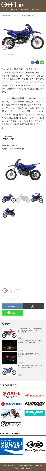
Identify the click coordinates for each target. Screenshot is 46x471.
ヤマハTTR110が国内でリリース (20, 40)
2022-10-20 (14, 47)
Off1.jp (12, 49)
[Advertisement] (19, 237)
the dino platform (25, 468)
